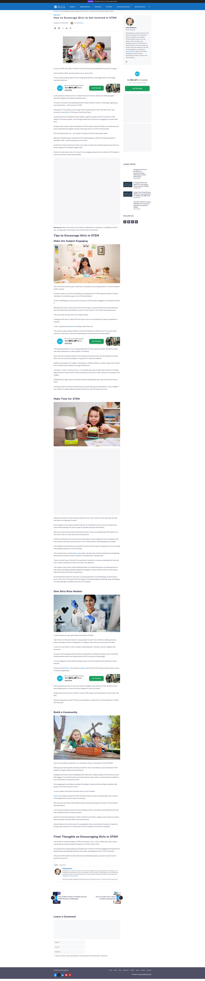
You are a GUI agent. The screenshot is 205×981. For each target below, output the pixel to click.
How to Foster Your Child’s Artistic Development (106, 898)
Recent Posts (62, 865)
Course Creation (85, 6)
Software (109, 6)
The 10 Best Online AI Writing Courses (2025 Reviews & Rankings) (72, 898)
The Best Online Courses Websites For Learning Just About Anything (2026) (142, 204)
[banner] (87, 88)
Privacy (132, 970)
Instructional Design (123, 6)
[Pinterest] (70, 975)
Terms (137, 970)
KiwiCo (71, 326)
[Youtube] (66, 975)
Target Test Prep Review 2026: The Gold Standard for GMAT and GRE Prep (142, 194)
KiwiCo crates (77, 553)
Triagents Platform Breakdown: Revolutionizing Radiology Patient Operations (140, 173)
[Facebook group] (55, 975)
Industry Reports (140, 6)
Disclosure (126, 970)
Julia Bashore (79, 23)
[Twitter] (59, 975)
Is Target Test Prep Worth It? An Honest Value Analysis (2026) (140, 184)
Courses (72, 6)
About (115, 970)
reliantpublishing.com (145, 974)
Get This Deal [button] (96, 88)
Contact (149, 970)
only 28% (65, 112)
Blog (120, 970)
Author (55, 865)
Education (98, 6)
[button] (149, 6)
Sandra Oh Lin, (65, 668)
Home (110, 970)
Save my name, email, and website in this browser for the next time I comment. (81, 956)
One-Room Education (72, 876)
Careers (143, 970)
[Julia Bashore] (58, 874)
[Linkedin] (62, 975)
